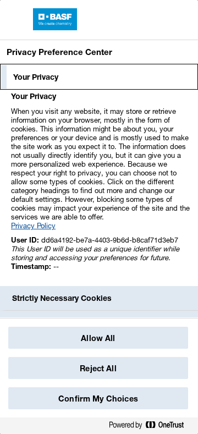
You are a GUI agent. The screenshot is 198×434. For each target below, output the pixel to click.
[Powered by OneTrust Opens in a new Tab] (151, 427)
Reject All (98, 368)
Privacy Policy (33, 225)
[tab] (99, 77)
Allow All (98, 338)
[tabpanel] (100, 187)
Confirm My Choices (98, 398)
